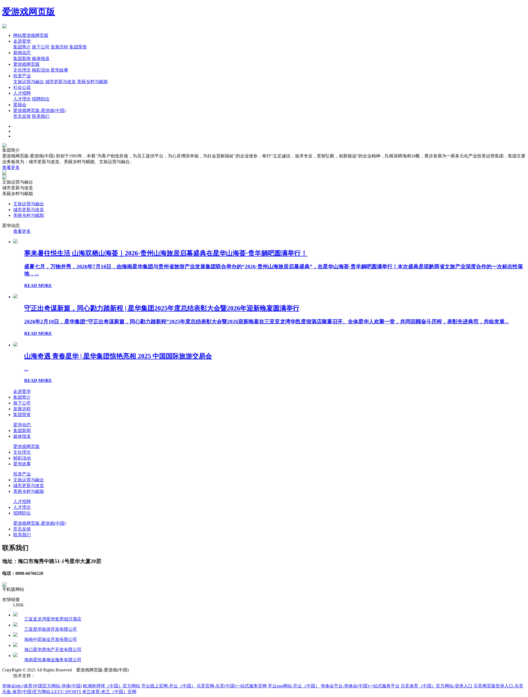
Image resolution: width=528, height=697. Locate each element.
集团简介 (22, 47)
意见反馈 (22, 116)
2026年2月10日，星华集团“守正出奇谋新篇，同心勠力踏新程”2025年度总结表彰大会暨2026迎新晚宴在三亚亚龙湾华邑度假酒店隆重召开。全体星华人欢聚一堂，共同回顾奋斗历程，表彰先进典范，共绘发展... (266, 321)
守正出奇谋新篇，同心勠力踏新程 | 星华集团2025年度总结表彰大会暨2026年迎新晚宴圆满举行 (161, 308)
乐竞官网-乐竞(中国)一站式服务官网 (232, 686)
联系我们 (41, 116)
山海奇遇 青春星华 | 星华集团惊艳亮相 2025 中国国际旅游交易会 (118, 356)
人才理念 (22, 99)
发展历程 (59, 47)
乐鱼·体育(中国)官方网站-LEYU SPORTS (41, 691)
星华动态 (22, 424)
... (26, 369)
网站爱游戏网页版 (30, 35)
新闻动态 (22, 52)
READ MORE (38, 285)
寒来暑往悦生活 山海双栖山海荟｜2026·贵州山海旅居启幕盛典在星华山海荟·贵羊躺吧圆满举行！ (165, 253)
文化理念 (22, 70)
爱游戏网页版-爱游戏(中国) (39, 110)
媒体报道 (41, 58)
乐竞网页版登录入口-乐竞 (498, 686)
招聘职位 (41, 99)
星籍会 (19, 104)
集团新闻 (22, 58)
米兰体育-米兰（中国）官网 (109, 691)
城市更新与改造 (60, 81)
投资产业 (22, 75)
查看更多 (11, 167)
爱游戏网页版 (28, 12)
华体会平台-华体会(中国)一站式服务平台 (360, 686)
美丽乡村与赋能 (92, 81)
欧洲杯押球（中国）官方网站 (111, 686)
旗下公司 (41, 47)
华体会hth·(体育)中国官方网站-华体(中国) (42, 686)
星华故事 (59, 70)
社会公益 (22, 87)
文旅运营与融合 (28, 81)
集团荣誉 (78, 47)
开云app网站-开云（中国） (294, 686)
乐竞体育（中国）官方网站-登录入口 (436, 686)
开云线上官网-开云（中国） (168, 686)
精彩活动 (41, 70)
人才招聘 (22, 93)
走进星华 (22, 41)
